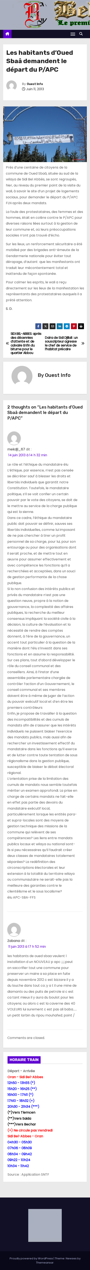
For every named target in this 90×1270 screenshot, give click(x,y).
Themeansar (45, 1263)
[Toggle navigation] (72, 34)
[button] (82, 33)
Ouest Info (35, 84)
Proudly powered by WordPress (32, 1258)
